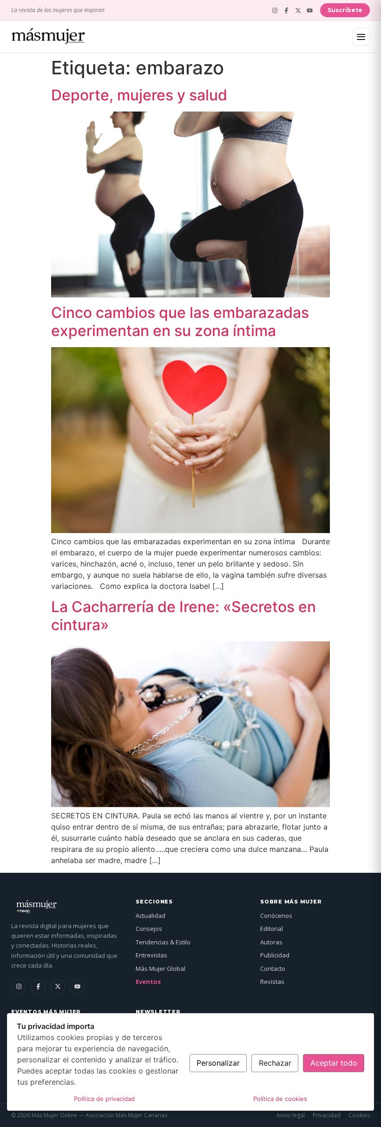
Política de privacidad (104, 1098)
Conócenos (276, 915)
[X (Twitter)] (298, 10)
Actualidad (150, 915)
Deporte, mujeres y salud (139, 95)
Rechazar (275, 1063)
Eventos (148, 981)
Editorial (271, 928)
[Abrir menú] (361, 37)
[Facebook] (286, 10)
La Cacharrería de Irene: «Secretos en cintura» (183, 615)
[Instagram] (275, 10)
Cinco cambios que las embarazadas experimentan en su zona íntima (180, 321)
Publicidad (274, 955)
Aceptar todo (333, 1063)
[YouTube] (310, 10)
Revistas (272, 981)
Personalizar (218, 1063)
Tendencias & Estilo (163, 942)
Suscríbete (345, 10)
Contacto (272, 968)
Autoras (271, 942)
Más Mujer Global (160, 968)
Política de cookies (280, 1098)
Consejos (149, 928)
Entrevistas (151, 955)
